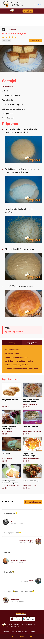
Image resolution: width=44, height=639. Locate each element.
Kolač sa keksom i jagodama (16, 357)
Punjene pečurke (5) (32, 476)
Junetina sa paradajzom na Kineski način (21, 369)
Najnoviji (12, 343)
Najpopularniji (32, 343)
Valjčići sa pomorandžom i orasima (19, 361)
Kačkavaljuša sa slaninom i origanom (11, 476)
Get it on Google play (29, 619)
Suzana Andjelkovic (19, 560)
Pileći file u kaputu (32, 422)
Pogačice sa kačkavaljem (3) (32, 449)
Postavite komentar (33, 502)
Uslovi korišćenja (30, 624)
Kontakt (16, 626)
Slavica (30, 580)
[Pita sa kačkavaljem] (23, 149)
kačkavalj (19, 332)
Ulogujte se (28, 11)
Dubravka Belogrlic (25, 541)
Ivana (13, 29)
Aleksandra (15, 599)
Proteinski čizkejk (12, 353)
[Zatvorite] (1, 4)
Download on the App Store (16, 619)
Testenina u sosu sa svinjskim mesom (32, 395)
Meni (22, 636)
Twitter (12, 631)
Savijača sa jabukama (11, 395)
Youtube (18, 631)
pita (9, 332)
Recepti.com (4, 625)
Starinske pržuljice (12, 349)
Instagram (25, 631)
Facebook (6, 631)
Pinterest (32, 631)
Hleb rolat (11, 449)
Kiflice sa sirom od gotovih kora (17, 365)
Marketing (10, 626)
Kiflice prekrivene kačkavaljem (11, 422)
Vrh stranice (21, 613)
